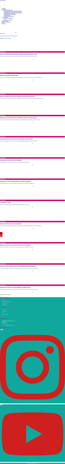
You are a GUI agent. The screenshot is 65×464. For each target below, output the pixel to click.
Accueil (1, 38)
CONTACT (4, 23)
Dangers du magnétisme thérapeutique (9, 75)
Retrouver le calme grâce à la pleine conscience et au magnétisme (15, 244)
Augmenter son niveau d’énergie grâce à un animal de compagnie (15, 181)
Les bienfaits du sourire (5, 202)
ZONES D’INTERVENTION (9, 16)
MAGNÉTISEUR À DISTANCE (9, 13)
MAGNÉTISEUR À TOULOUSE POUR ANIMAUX (13, 12)
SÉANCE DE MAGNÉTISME (7, 10)
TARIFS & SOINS (7, 15)
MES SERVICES (5, 17)
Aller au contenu (2, 0)
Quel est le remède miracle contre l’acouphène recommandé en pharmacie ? (17, 96)
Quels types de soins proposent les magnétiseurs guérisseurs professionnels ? (18, 117)
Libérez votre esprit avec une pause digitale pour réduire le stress (15, 287)
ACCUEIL (4, 8)
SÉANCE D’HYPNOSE (8, 20)
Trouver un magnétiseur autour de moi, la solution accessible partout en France (18, 54)
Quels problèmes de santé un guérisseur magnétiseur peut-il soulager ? (16, 138)
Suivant (9, 294)
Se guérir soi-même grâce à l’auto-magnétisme (11, 223)
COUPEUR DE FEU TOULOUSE (10, 14)
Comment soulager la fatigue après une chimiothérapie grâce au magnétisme (18, 266)
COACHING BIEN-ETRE (8, 18)
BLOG (3, 22)
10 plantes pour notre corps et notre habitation (11, 160)
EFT (5, 19)
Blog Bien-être (3, 73)
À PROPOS (4, 9)
